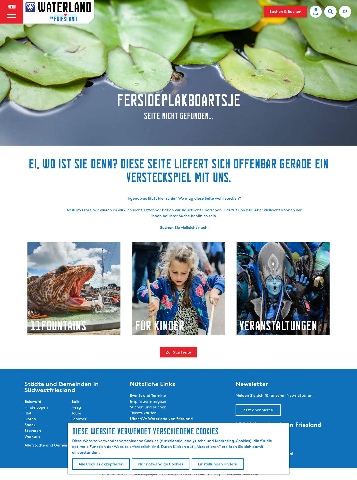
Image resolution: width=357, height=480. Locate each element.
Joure (76, 413)
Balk (75, 401)
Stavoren (33, 430)
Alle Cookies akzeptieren (100, 464)
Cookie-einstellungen (242, 474)
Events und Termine (148, 395)
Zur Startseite (178, 352)
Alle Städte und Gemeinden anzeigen (59, 445)
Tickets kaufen (143, 413)
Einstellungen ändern (217, 464)
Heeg (76, 407)
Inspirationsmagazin (149, 401)
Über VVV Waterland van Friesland (161, 418)
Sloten (30, 419)
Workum (32, 436)
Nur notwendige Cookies (160, 464)
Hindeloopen (36, 407)
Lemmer (78, 419)
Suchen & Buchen (285, 11)
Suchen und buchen (148, 407)
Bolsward (33, 401)
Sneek (30, 424)
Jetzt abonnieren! (258, 410)
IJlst (28, 413)
